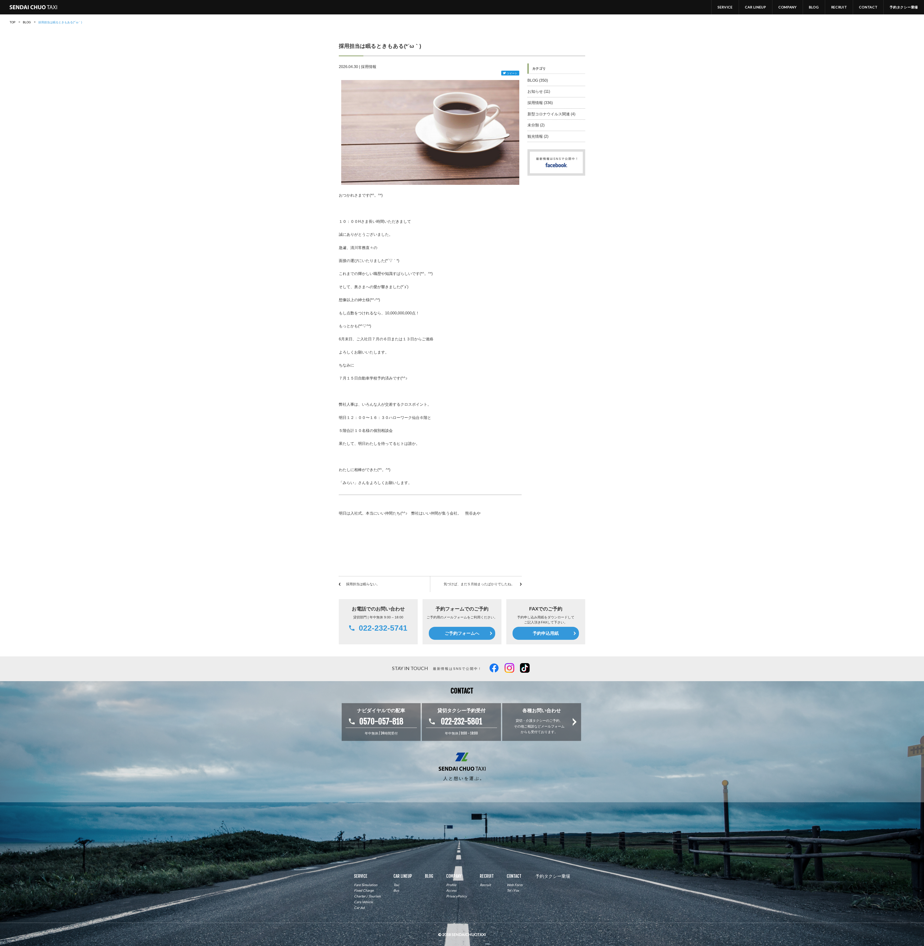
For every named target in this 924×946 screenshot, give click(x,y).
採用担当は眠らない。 (363, 584)
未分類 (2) (536, 125)
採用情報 (368, 67)
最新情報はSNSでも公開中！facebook (584, 153)
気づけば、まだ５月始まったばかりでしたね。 (479, 584)
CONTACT (868, 7)
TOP (12, 22)
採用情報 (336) (540, 103)
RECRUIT (839, 7)
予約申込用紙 (546, 633)
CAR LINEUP (755, 7)
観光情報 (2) (537, 136)
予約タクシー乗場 (904, 7)
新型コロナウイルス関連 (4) (551, 114)
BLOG (814, 7)
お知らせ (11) (538, 91)
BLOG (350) (537, 80)
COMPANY (787, 7)
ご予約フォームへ (462, 633)
